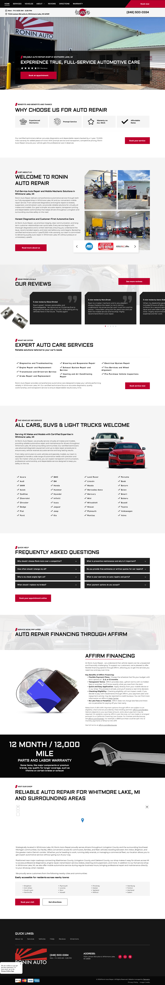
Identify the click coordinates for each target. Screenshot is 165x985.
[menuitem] (8, 4)
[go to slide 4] (113, 326)
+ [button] (17, 806)
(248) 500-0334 (138, 12)
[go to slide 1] (105, 326)
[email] (125, 957)
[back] (76, 246)
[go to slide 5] (115, 326)
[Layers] (147, 806)
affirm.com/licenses (96, 719)
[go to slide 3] (110, 326)
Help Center (113, 698)
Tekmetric (146, 979)
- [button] (17, 809)
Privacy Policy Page (7, 971)
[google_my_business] (130, 957)
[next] (135, 246)
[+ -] (82, 822)
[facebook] (120, 957)
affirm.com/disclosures (108, 725)
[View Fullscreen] (17, 814)
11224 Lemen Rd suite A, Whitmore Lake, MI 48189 (28, 14)
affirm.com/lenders (140, 710)
